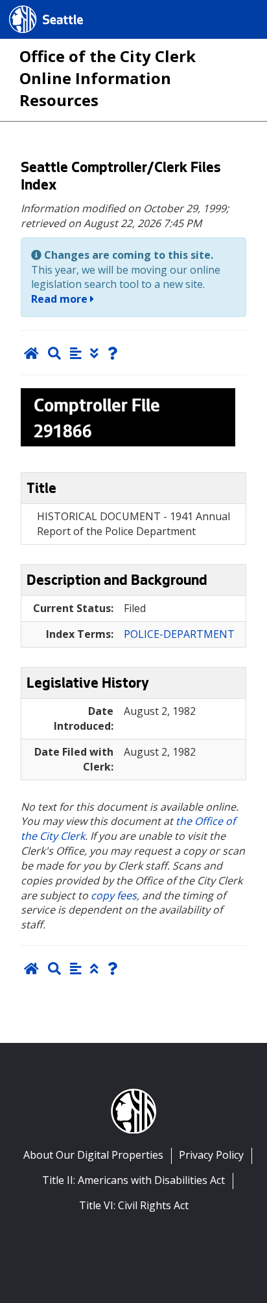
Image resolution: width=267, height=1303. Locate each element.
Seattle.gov (37, 7)
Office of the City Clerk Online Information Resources (107, 78)
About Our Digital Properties (93, 1155)
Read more (60, 299)
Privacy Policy (211, 1155)
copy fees (114, 895)
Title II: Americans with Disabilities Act (133, 1180)
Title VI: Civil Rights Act (134, 1205)
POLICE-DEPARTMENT (179, 634)
